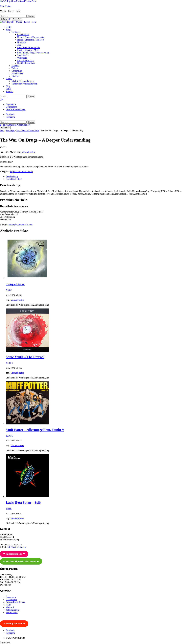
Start (2, 130)
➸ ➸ (21, 561)
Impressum (11, 104)
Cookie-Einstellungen (15, 109)
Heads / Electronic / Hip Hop (30, 40)
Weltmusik (22, 58)
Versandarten (12, 612)
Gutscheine (17, 71)
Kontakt (9, 91)
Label (8, 89)
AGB (8, 604)
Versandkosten (28, 152)
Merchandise (17, 73)
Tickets (15, 68)
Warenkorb (23, 125)
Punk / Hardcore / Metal (28, 50)
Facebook (10, 114)
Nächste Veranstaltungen (23, 81)
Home (8, 27)
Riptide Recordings (26, 63)
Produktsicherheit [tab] (14, 179)
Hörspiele (21, 42)
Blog (8, 86)
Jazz (19, 45)
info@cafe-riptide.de (16, 547)
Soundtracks (22, 55)
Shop (8, 29)
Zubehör (15, 65)
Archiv (9, 78)
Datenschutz (11, 107)
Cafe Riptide (6, 6)
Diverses (15, 76)
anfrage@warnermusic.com (19, 224)
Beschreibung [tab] (12, 176)
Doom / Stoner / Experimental (30, 37)
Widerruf (10, 607)
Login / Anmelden (8, 125)
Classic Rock (23, 34)
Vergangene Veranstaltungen (24, 83)
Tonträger (16, 32)
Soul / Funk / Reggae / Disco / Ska (33, 52)
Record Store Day (25, 60)
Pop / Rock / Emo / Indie (28, 47)
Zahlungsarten (12, 610)
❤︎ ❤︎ (14, 554)
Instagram (10, 117)
